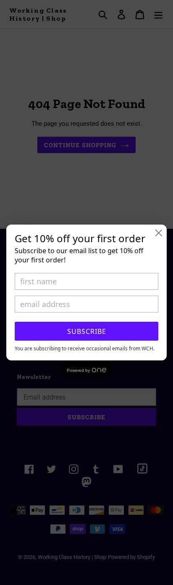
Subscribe (86, 331)
